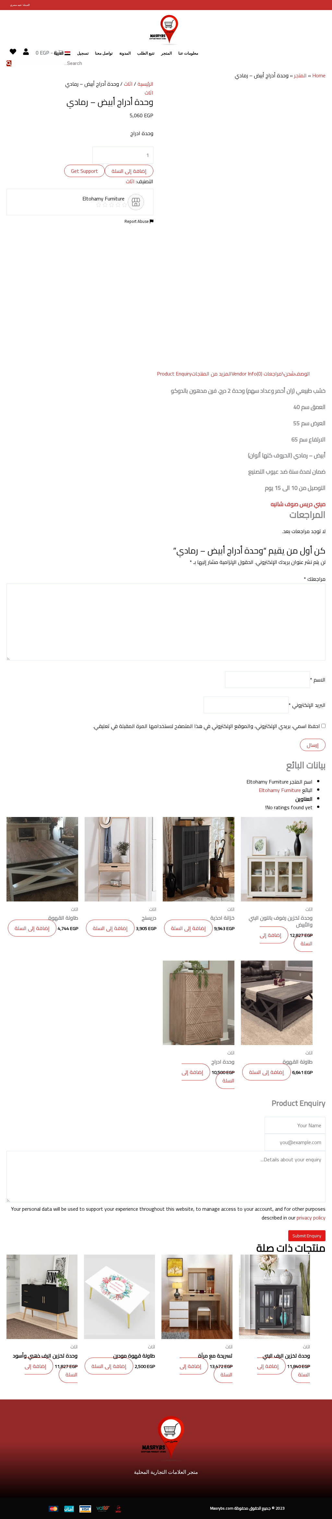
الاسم (318, 679)
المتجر (166, 53)
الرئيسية (145, 84)
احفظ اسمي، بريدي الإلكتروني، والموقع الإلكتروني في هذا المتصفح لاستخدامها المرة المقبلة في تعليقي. (206, 726)
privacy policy (311, 1217)
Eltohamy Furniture (280, 790)
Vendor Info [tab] (244, 373)
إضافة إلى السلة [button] (286, 939)
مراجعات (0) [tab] (269, 373)
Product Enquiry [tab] (174, 373)
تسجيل (83, 53)
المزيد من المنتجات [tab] (211, 373)
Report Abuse (137, 221)
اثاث (128, 84)
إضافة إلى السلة (129, 171)
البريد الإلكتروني (307, 705)
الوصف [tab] (302, 373)
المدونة (125, 53)
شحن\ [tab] (288, 373)
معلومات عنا (188, 53)
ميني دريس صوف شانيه (298, 504)
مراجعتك (315, 579)
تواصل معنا (104, 53)
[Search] (8, 63)
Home (319, 75)
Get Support (84, 171)
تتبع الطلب (145, 53)
